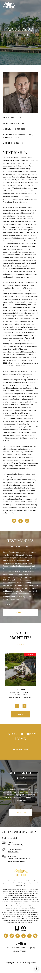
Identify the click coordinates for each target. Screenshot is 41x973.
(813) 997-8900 (18, 129)
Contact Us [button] (20, 776)
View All (20, 678)
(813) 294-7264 (13, 815)
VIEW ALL (20, 576)
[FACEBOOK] (6, 899)
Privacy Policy (30, 926)
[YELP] (29, 899)
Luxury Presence (20, 914)
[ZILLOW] (20, 521)
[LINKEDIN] (14, 521)
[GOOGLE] (35, 899)
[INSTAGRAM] (27, 521)
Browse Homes (20, 713)
